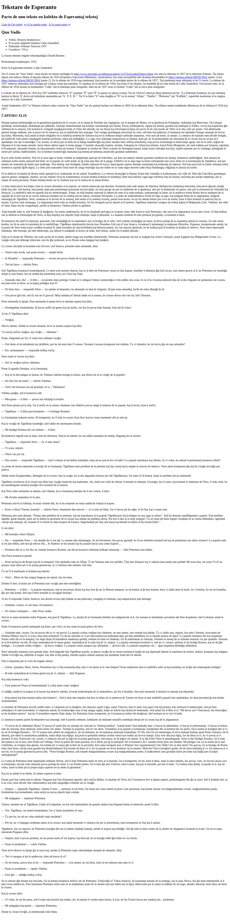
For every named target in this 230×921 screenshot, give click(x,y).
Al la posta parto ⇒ (59, 24)
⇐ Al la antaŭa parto (35, 24)
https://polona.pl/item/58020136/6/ (188, 77)
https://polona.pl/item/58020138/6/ (20, 80)
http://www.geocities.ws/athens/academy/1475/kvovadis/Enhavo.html (113, 73)
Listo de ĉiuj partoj (12, 24)
